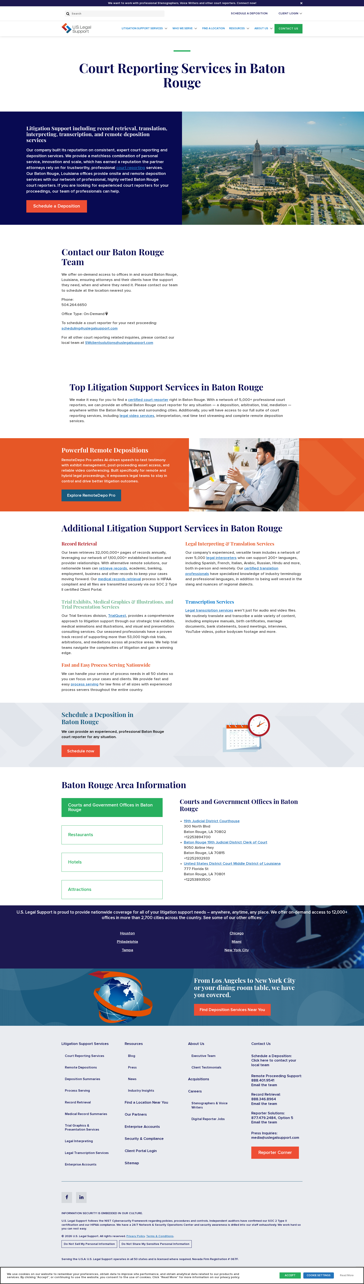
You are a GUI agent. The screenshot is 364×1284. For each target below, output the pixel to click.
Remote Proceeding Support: (276, 1076)
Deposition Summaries (82, 1079)
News (132, 1079)
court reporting (130, 168)
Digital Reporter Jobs (208, 1119)
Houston (127, 933)
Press (132, 1067)
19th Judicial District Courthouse (212, 821)
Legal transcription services (209, 610)
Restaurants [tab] (80, 835)
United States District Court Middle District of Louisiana (232, 864)
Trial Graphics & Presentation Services (82, 1127)
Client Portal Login (141, 1151)
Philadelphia (127, 942)
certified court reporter (148, 400)
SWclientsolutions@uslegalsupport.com (119, 343)
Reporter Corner (275, 1152)
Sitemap (132, 1163)
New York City (237, 950)
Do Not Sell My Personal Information (89, 1244)
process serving (84, 684)
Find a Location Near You (146, 1102)
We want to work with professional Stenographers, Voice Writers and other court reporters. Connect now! (182, 3)
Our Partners (136, 1114)
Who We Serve (183, 28)
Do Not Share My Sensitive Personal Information (155, 1244)
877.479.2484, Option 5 (272, 1118)
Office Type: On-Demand (83, 314)
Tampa (127, 950)
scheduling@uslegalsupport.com (90, 328)
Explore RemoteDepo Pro (91, 495)
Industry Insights (141, 1090)
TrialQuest (117, 616)
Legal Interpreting (79, 1141)
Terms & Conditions (159, 1236)
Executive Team (203, 1056)
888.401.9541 (262, 1080)
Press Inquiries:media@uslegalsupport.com (275, 1135)
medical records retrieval (119, 579)
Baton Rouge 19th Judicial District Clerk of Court (225, 842)
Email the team (264, 1085)
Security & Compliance (144, 1139)
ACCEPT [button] (290, 1275)
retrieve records (113, 568)
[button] (288, 28)
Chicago (237, 933)
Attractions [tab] (79, 889)
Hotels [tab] (75, 862)
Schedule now (80, 751)
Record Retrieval (78, 1102)
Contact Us (288, 28)
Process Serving (77, 1090)
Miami (236, 942)
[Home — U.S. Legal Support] (76, 32)
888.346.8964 (263, 1099)
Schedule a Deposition (56, 206)
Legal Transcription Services (87, 1153)
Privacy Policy (135, 1236)
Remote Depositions (81, 1067)
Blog (131, 1056)
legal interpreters (221, 558)
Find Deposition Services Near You (232, 1010)
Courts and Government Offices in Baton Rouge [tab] (110, 807)
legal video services (137, 416)
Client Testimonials (206, 1067)
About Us (261, 28)
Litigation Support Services (142, 28)
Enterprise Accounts (80, 1164)
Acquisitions (198, 1079)
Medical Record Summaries (86, 1114)
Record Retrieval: (266, 1094)
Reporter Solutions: (268, 1113)
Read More (347, 1275)
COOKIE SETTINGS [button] (319, 1275)
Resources (237, 28)
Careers (195, 1091)
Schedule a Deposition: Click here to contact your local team (273, 1060)
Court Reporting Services (84, 1056)
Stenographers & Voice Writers (209, 1105)
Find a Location (213, 28)
